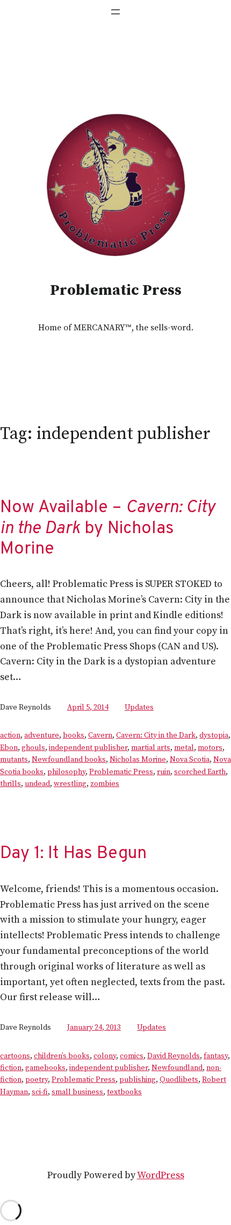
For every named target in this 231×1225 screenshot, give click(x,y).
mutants (14, 759)
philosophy (66, 772)
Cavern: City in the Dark (156, 735)
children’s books (62, 1056)
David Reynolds (173, 1056)
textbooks (124, 1092)
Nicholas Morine (138, 759)
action (10, 735)
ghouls (33, 748)
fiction (10, 1068)
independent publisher (88, 748)
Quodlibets (179, 1080)
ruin (163, 772)
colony (104, 1056)
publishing (137, 1080)
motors (210, 748)
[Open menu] (115, 11)
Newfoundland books (69, 759)
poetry (36, 1080)
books (73, 735)
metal (184, 748)
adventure (41, 735)
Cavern (100, 735)
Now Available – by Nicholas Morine (107, 529)
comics (131, 1056)
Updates (139, 707)
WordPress (160, 1175)
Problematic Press (116, 290)
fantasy (216, 1056)
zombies (104, 784)
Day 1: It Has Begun (73, 854)
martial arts (150, 748)
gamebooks (45, 1068)
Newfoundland (177, 1068)
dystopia (213, 735)
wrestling (70, 784)
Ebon (9, 748)
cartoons (15, 1056)
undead (37, 784)
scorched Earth (200, 772)
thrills (10, 784)
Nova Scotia (190, 759)
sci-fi (40, 1092)
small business (77, 1092)
